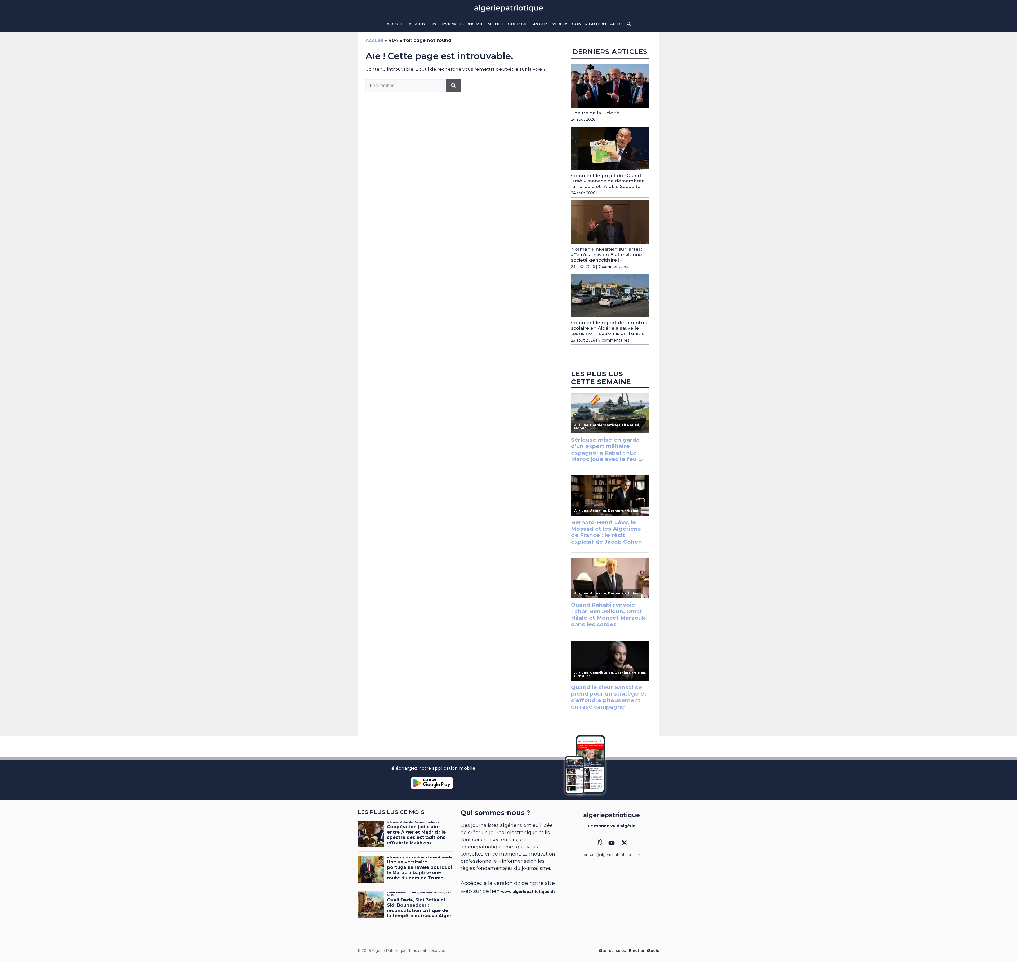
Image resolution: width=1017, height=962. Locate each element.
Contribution (589, 23)
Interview (444, 23)
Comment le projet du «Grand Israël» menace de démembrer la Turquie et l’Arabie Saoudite (607, 181)
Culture (518, 23)
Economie (472, 23)
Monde (495, 23)
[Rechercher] (453, 85)
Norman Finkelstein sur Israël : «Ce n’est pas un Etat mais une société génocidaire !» (606, 255)
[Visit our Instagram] (611, 843)
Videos (560, 23)
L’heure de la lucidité (595, 112)
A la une (418, 23)
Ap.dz (616, 23)
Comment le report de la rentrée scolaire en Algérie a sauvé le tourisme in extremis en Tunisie (610, 328)
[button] (628, 24)
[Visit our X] (624, 843)
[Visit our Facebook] (599, 843)
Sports (540, 23)
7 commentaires (614, 266)
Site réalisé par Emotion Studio (629, 950)
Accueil (396, 23)
